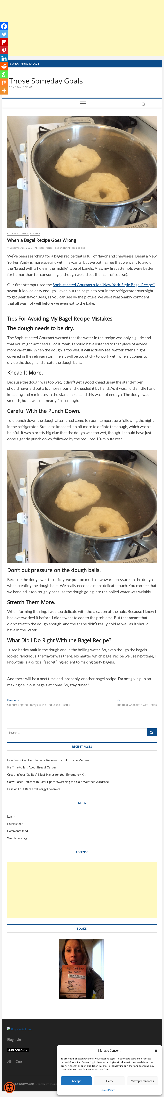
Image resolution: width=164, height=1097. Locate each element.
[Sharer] (4, 26)
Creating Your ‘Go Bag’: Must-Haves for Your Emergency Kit (46, 774)
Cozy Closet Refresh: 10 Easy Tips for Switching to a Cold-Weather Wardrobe (58, 782)
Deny (109, 1081)
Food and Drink (18, 233)
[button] (156, 1051)
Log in (11, 816)
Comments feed (17, 831)
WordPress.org (17, 838)
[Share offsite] (4, 58)
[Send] (4, 74)
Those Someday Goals (46, 80)
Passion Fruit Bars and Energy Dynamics (33, 789)
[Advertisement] (82, 28)
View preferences (142, 1081)
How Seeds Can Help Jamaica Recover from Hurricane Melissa (48, 760)
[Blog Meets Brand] (19, 1029)
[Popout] (4, 42)
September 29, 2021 (20, 247)
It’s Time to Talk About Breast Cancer (31, 767)
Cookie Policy (107, 1089)
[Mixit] (4, 82)
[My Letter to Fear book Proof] (81, 941)
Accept (76, 1081)
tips (83, 247)
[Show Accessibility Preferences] (9, 1087)
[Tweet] (4, 34)
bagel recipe (45, 247)
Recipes (35, 233)
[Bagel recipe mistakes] (4, 50)
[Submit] (4, 66)
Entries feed (15, 823)
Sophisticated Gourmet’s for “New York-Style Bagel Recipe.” (104, 284)
